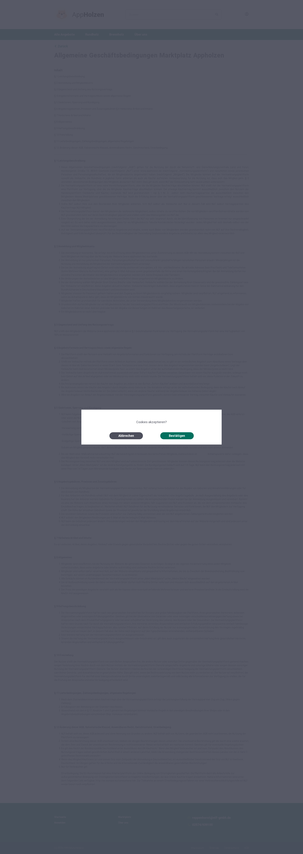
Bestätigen (177, 436)
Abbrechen (126, 436)
